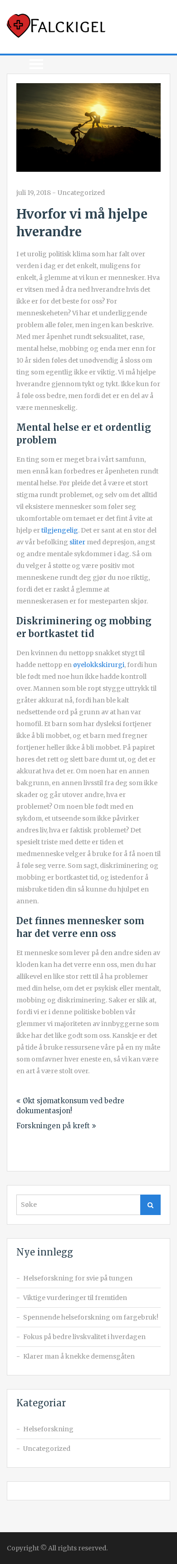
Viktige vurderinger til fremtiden (75, 1298)
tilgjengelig (59, 530)
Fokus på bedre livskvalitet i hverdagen (84, 1337)
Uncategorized (81, 193)
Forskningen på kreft (53, 1125)
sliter (77, 542)
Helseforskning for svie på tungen (78, 1278)
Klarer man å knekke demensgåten (79, 1356)
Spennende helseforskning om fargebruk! (90, 1317)
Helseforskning (48, 1429)
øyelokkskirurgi (98, 665)
